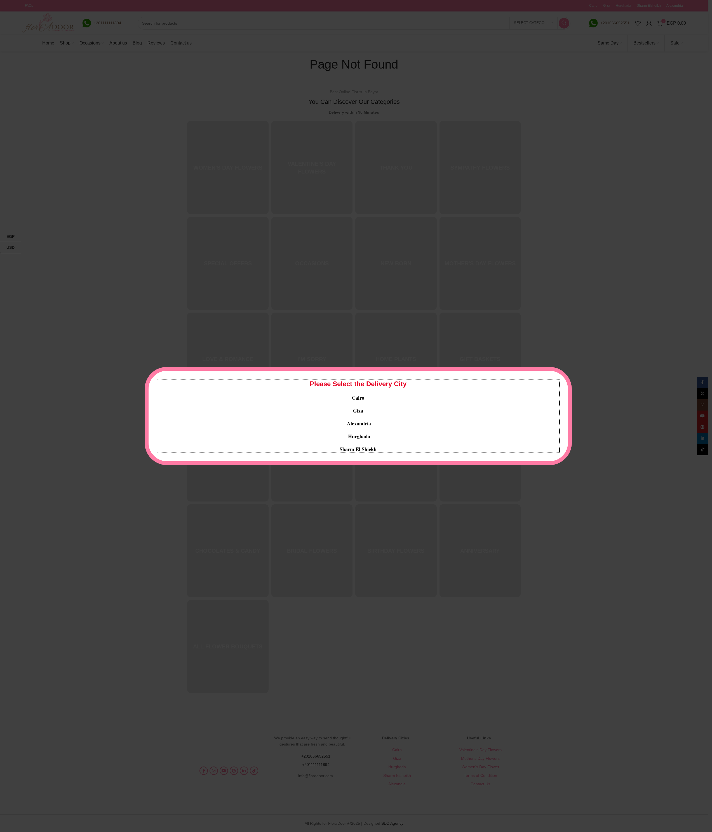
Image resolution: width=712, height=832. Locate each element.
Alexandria (359, 423)
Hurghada (358, 436)
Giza (358, 410)
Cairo (358, 397)
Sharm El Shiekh (358, 449)
